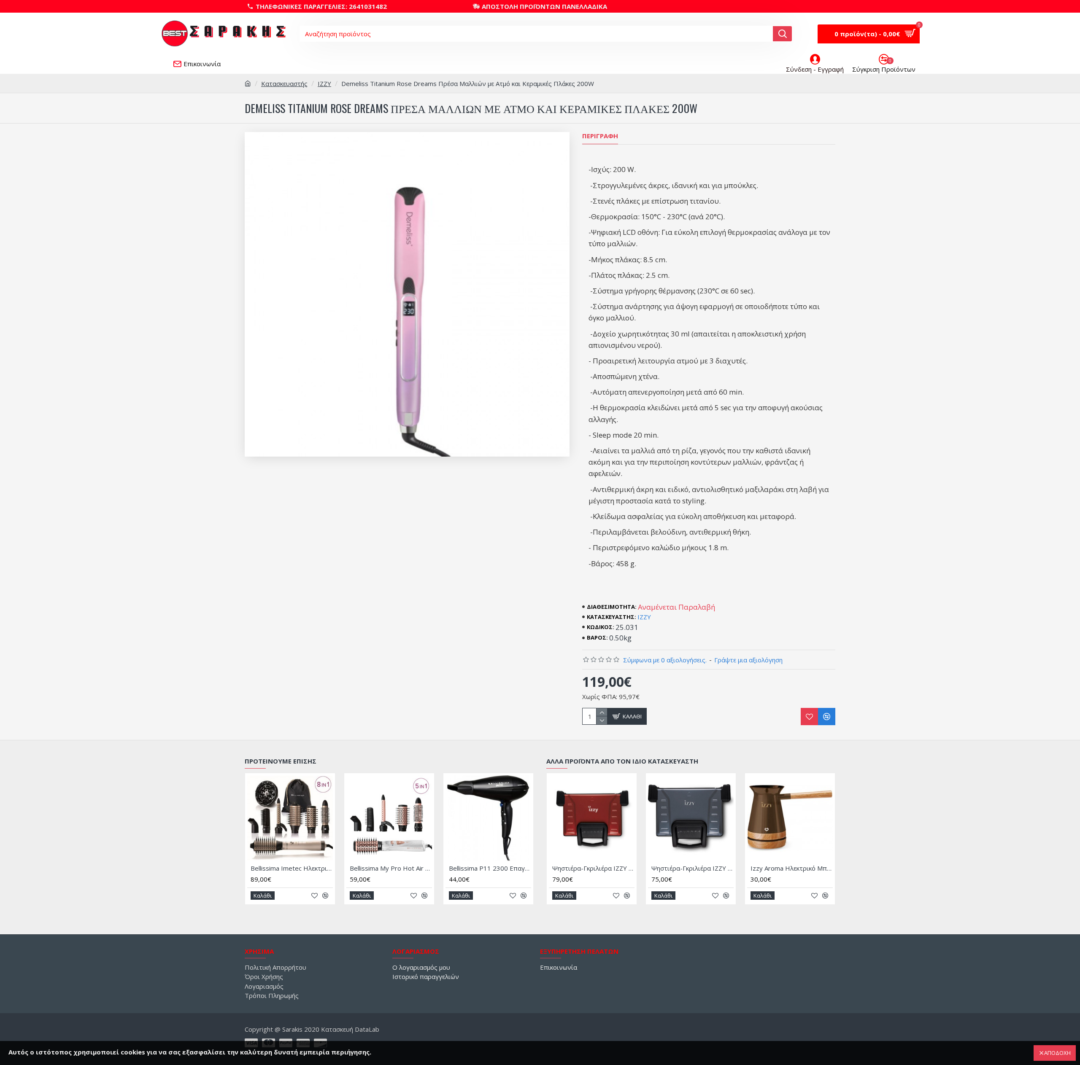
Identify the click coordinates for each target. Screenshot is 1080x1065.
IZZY (324, 83)
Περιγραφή (600, 136)
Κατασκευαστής (284, 83)
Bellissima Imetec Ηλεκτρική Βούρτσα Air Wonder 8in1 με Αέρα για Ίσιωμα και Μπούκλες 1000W (292, 868)
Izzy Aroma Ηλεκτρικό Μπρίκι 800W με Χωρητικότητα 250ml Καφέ (792, 868)
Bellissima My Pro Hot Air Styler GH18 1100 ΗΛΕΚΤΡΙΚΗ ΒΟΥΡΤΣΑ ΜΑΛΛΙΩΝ (391, 868)
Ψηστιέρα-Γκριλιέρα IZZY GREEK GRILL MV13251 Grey (692, 868)
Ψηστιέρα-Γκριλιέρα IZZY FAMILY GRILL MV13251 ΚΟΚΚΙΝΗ (593, 868)
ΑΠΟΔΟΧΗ (1057, 1053)
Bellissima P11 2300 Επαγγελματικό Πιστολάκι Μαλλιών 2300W (490, 868)
